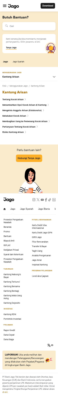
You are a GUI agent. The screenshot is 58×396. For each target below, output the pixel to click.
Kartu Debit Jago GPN (42, 232)
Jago (5, 61)
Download (47, 5)
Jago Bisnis (44, 209)
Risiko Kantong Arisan (13, 132)
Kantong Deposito (12, 303)
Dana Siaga (9, 339)
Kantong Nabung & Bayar (12, 276)
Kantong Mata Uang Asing (13, 297)
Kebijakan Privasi (11, 250)
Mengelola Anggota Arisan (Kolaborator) (22, 110)
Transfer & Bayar (39, 246)
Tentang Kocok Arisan (13, 99)
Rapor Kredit (9, 330)
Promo (7, 231)
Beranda (7, 227)
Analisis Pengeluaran (41, 255)
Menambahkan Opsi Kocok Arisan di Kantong (24, 105)
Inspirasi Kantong (40, 264)
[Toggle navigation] (4, 5)
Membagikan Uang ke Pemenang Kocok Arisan (25, 121)
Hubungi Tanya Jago (29, 158)
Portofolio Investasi (12, 319)
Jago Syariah (18, 61)
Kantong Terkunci (12, 281)
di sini (4, 392)
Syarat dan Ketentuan (13, 254)
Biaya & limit (9, 240)
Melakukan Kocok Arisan (14, 116)
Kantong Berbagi (11, 291)
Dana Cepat (9, 334)
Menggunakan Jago (19, 86)
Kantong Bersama (12, 286)
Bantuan (7, 236)
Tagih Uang (37, 251)
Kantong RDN (10, 314)
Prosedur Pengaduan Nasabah (13, 221)
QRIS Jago (37, 237)
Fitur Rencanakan (40, 241)
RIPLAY (7, 245)
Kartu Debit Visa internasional (39, 226)
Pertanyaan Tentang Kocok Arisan (19, 126)
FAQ (4, 86)
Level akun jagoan (40, 276)
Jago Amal (36, 260)
